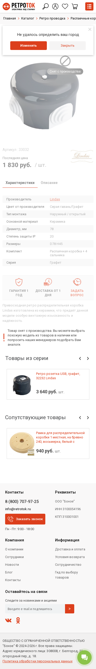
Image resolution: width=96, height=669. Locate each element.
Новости (12, 565)
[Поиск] (45, 6)
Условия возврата (70, 557)
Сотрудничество (68, 565)
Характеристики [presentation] (20, 183)
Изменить (28, 45)
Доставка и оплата (70, 549)
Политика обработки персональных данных (37, 661)
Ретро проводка (52, 18)
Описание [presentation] (49, 183)
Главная (9, 18)
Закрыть (67, 45)
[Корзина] (75, 6)
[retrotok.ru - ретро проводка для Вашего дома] (19, 6)
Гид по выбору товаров (66, 574)
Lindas (55, 199)
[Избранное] (65, 6)
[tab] (20, 183)
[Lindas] (81, 156)
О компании (14, 549)
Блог (9, 572)
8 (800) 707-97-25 (22, 501)
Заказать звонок (29, 519)
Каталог (27, 18)
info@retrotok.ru (18, 509)
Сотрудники (14, 557)
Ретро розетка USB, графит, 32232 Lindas (58, 376)
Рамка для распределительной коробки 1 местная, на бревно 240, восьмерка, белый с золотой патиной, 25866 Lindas (60, 437)
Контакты (13, 580)
